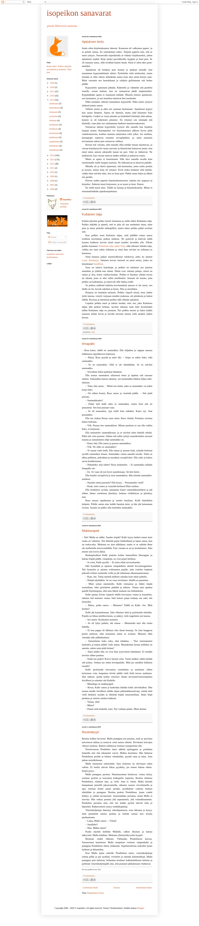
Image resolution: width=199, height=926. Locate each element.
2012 (52, 164)
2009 (52, 176)
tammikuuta (54, 150)
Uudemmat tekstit (90, 887)
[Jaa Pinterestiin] (94, 202)
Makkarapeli (90, 531)
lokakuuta (53, 112)
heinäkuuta (54, 124)
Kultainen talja (92, 214)
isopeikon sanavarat (79, 13)
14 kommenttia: (89, 324)
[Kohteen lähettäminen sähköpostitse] (84, 202)
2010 (52, 172)
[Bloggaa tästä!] (86, 202)
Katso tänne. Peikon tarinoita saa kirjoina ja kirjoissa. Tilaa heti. (59, 69)
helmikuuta (54, 146)
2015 (52, 100)
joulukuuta (54, 103)
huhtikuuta (54, 137)
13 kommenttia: (89, 876)
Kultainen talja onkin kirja (112, 246)
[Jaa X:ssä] (89, 202)
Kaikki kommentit (58, 242)
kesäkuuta (53, 129)
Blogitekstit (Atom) (95, 893)
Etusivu (117, 887)
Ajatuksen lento (93, 41)
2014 (52, 155)
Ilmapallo (88, 344)
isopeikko (67, 199)
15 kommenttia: (89, 198)
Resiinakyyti (90, 732)
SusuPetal (98, 264)
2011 (52, 168)
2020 (52, 83)
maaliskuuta (54, 141)
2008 (52, 181)
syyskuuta (53, 116)
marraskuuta (54, 108)
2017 (52, 91)
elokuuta (53, 120)
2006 (52, 189)
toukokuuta (54, 133)
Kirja (93, 332)
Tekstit (53, 237)
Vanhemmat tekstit (144, 887)
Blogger (140, 908)
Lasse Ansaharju (90, 260)
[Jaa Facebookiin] (92, 202)
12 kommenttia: (89, 514)
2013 (52, 159)
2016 (52, 96)
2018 (52, 87)
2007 (52, 185)
